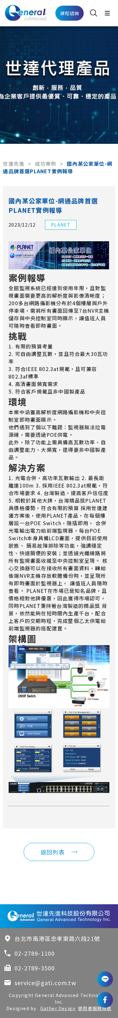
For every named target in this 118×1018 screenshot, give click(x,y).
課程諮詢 (69, 13)
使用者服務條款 (94, 1008)
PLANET (60, 225)
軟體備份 (63, 575)
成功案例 (46, 163)
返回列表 (53, 852)
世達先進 (14, 163)
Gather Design (58, 1008)
